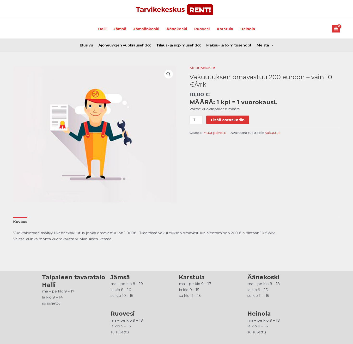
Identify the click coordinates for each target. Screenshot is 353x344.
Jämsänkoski (146, 28)
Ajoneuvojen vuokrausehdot (124, 45)
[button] (168, 74)
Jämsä (120, 28)
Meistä (263, 45)
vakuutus (272, 133)
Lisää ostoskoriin (227, 119)
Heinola (247, 28)
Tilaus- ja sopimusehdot (178, 45)
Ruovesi (202, 28)
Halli (102, 28)
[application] (271, 45)
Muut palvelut (202, 68)
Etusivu (86, 45)
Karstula (225, 28)
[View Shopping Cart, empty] (336, 28)
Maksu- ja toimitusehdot (228, 45)
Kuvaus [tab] (20, 221)
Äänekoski (176, 28)
